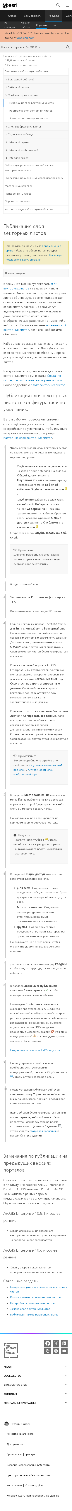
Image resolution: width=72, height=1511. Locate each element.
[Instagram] (56, 1351)
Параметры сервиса (17, 201)
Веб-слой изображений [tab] (23, 150)
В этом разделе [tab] (15, 273)
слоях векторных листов (48, 385)
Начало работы (25, 25)
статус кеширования (43, 1131)
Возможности (32, 15)
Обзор (12, 15)
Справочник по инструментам (62, 25)
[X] (56, 1343)
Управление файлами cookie (25, 1485)
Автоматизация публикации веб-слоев (29, 209)
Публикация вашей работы (34, 56)
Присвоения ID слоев (18, 193)
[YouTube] (64, 1351)
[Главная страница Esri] (10, 5)
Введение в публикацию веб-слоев (27, 71)
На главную (9, 25)
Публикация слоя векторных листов (31, 103)
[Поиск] (58, 5)
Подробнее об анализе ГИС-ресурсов (35, 1050)
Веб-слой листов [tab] (19, 87)
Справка (41, 25)
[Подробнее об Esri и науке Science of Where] (11, 1351)
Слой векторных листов (22, 65)
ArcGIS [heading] (8, 1366)
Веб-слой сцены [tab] (18, 142)
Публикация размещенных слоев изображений (34, 178)
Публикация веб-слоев (21, 60)
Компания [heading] (10, 1394)
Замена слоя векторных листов (29, 118)
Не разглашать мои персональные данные (33, 1495)
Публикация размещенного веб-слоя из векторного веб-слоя (29, 168)
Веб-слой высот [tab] (18, 158)
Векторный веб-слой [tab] (21, 79)
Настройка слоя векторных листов (31, 110)
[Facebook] (47, 1343)
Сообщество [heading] (12, 1375)
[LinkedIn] (64, 1343)
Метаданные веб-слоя (18, 186)
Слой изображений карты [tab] (24, 126)
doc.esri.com (26, 38)
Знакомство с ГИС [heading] (15, 1385)
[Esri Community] (47, 1351)
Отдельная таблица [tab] (20, 134)
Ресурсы (54, 15)
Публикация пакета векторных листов (34, 1314)
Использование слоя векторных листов (35, 1297)
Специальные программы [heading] (20, 1403)
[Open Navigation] (67, 5)
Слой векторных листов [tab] (23, 95)
